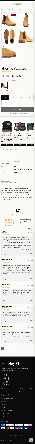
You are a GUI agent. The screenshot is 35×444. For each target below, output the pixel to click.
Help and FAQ (5, 395)
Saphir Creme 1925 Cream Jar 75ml (6, 134)
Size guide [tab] (16, 179)
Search (3, 416)
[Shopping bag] (32, 4)
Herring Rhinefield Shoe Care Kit (19, 134)
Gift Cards (4, 404)
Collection (10, 9)
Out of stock (17, 109)
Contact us (4, 392)
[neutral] (2, 139)
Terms (12, 438)
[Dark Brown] (9, 139)
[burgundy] (11, 139)
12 (13, 102)
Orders (21, 392)
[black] (2, 141)
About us (3, 407)
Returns (19, 438)
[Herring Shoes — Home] (17, 4)
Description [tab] (5, 179)
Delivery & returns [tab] (8, 182)
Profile (20, 395)
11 (5, 102)
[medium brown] (4, 139)
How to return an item (7, 398)
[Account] (29, 4)
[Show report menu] (31, 254)
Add (7, 144)
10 (29, 97)
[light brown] (7, 139)
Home (2, 9)
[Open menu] (2, 4)
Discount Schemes (6, 410)
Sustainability (5, 413)
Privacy (4, 438)
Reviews (3, 401)
